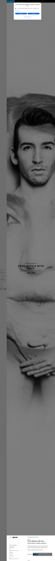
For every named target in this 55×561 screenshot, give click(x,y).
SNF (1, 284)
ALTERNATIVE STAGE (29, 1)
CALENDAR (37, 1)
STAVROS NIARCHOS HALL (20, 1)
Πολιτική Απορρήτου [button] (18, 11)
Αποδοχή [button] (33, 13)
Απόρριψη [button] (21, 13)
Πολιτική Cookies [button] (18, 10)
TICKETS (41, 1)
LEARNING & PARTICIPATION (2, 279)
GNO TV (1, 271)
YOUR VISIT (2, 287)
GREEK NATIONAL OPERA (3, 273)
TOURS (34, 1)
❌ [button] (40, 3)
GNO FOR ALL (2, 281)
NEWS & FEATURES (3, 276)
